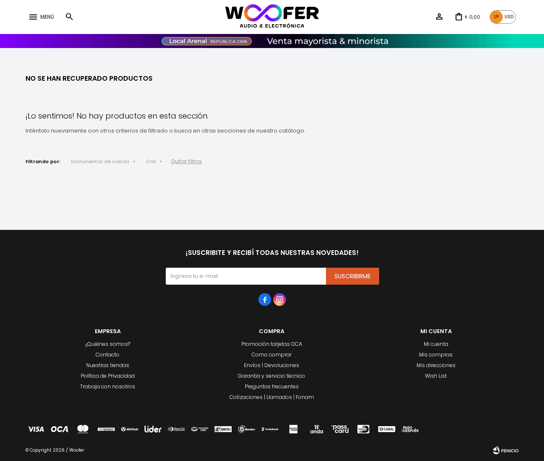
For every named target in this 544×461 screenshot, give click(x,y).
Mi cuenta (436, 344)
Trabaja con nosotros (107, 386)
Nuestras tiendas (107, 365)
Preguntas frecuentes (272, 386)
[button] (69, 17)
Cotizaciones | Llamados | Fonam (272, 397)
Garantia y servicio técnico (271, 375)
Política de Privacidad (108, 375)
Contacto (107, 354)
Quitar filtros (186, 161)
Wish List (436, 375)
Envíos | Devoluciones (271, 365)
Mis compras (436, 354)
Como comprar (272, 354)
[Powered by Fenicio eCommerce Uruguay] (505, 450)
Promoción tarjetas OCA (271, 344)
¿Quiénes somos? (107, 344)
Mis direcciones (436, 365)
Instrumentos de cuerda (100, 161)
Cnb (151, 161)
